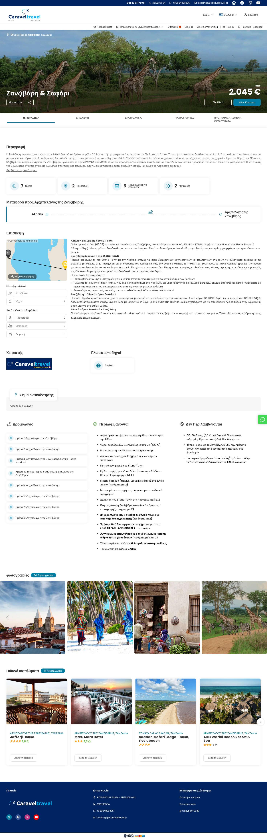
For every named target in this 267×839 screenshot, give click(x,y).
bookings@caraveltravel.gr (213, 2)
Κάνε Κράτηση (247, 102)
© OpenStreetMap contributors (22, 240)
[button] (3, 120)
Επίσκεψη (82, 117)
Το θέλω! (218, 102)
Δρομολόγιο (133, 117)
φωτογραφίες (185, 117)
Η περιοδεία (31, 117)
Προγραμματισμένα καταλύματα (227, 119)
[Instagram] (250, 2)
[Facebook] (242, 2)
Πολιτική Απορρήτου (189, 797)
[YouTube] (258, 2)
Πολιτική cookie (187, 804)
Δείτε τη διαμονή (23, 758)
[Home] (234, 2)
